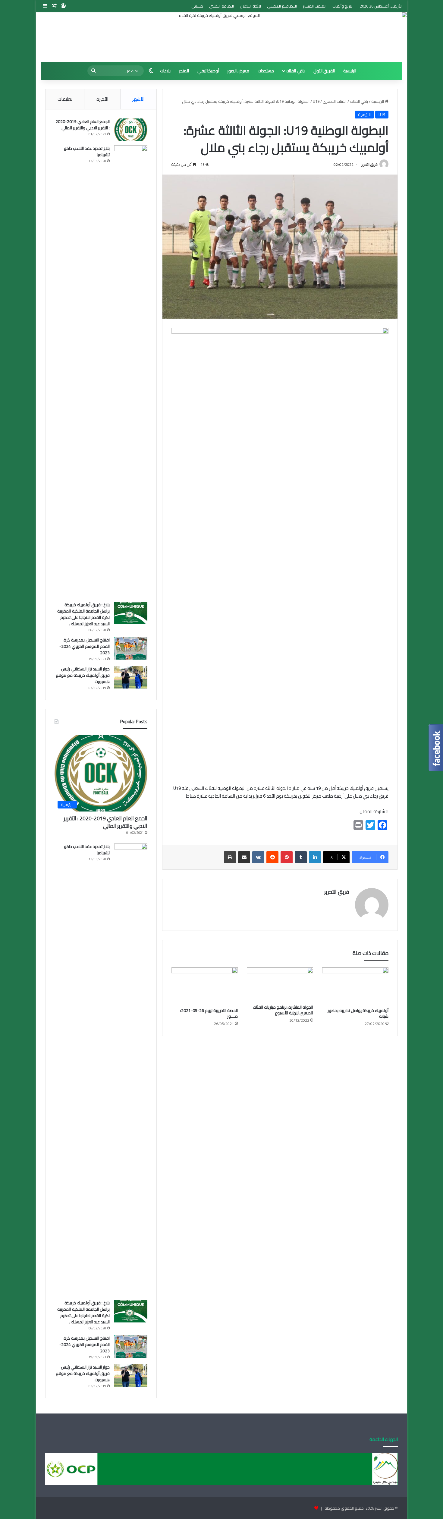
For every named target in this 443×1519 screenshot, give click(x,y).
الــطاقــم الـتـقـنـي (282, 6)
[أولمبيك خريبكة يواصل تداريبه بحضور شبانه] (355, 986)
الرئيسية (349, 71)
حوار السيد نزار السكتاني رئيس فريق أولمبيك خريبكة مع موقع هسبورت (83, 675)
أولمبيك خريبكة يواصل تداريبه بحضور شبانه (358, 1013)
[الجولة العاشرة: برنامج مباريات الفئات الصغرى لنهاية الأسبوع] (280, 984)
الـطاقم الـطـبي (221, 6)
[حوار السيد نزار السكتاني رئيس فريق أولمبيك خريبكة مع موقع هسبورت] (130, 677)
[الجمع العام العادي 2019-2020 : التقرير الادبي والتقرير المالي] (130, 129)
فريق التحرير (370, 164)
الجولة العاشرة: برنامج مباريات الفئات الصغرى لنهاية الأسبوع (283, 1010)
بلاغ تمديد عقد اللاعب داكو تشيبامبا (87, 151)
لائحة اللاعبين (250, 6)
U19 (316, 101)
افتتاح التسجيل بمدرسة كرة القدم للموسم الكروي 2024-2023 (84, 646)
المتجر (184, 71)
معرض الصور (238, 71)
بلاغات (165, 71)
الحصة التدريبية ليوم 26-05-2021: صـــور (209, 1013)
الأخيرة (102, 99)
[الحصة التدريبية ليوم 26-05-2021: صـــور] (204, 986)
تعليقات (65, 99)
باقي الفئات (295, 71)
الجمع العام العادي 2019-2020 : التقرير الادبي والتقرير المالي (82, 125)
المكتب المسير (314, 6)
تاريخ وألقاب (342, 6)
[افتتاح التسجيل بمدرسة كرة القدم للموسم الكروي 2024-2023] (130, 648)
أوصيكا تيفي (208, 71)
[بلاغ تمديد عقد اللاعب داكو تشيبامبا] (130, 371)
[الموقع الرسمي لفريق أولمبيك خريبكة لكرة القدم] (221, 37)
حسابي (197, 6)
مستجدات (266, 71)
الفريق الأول (324, 71)
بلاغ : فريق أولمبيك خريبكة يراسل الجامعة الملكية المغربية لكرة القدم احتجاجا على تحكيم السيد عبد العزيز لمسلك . (83, 614)
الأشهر (138, 99)
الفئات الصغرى (335, 101)
